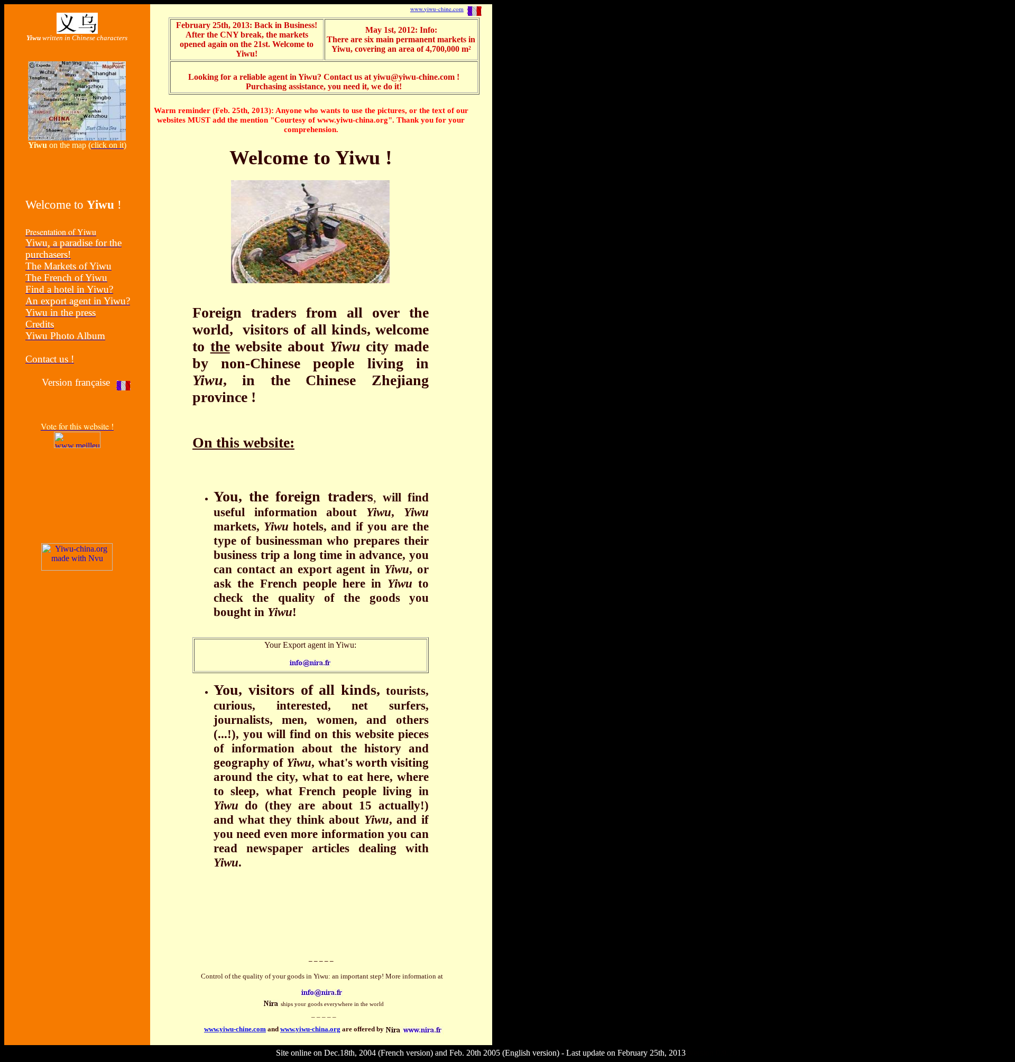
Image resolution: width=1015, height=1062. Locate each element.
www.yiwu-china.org (310, 1029)
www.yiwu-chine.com (437, 9)
